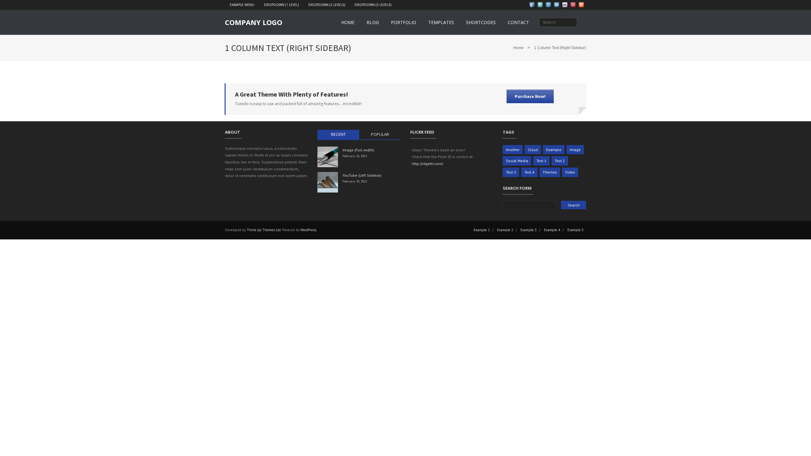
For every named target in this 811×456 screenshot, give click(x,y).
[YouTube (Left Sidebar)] (327, 182)
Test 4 (529, 172)
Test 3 (511, 172)
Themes (550, 172)
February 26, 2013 (354, 156)
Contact (518, 22)
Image (575, 149)
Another (513, 149)
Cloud (533, 149)
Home (347, 22)
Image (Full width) (358, 150)
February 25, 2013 (354, 181)
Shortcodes (481, 22)
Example (553, 149)
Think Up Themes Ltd (264, 230)
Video (570, 172)
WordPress (308, 230)
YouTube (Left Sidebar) (361, 175)
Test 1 (541, 160)
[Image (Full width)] (327, 157)
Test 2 (560, 160)
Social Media (517, 160)
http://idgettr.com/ (427, 163)
